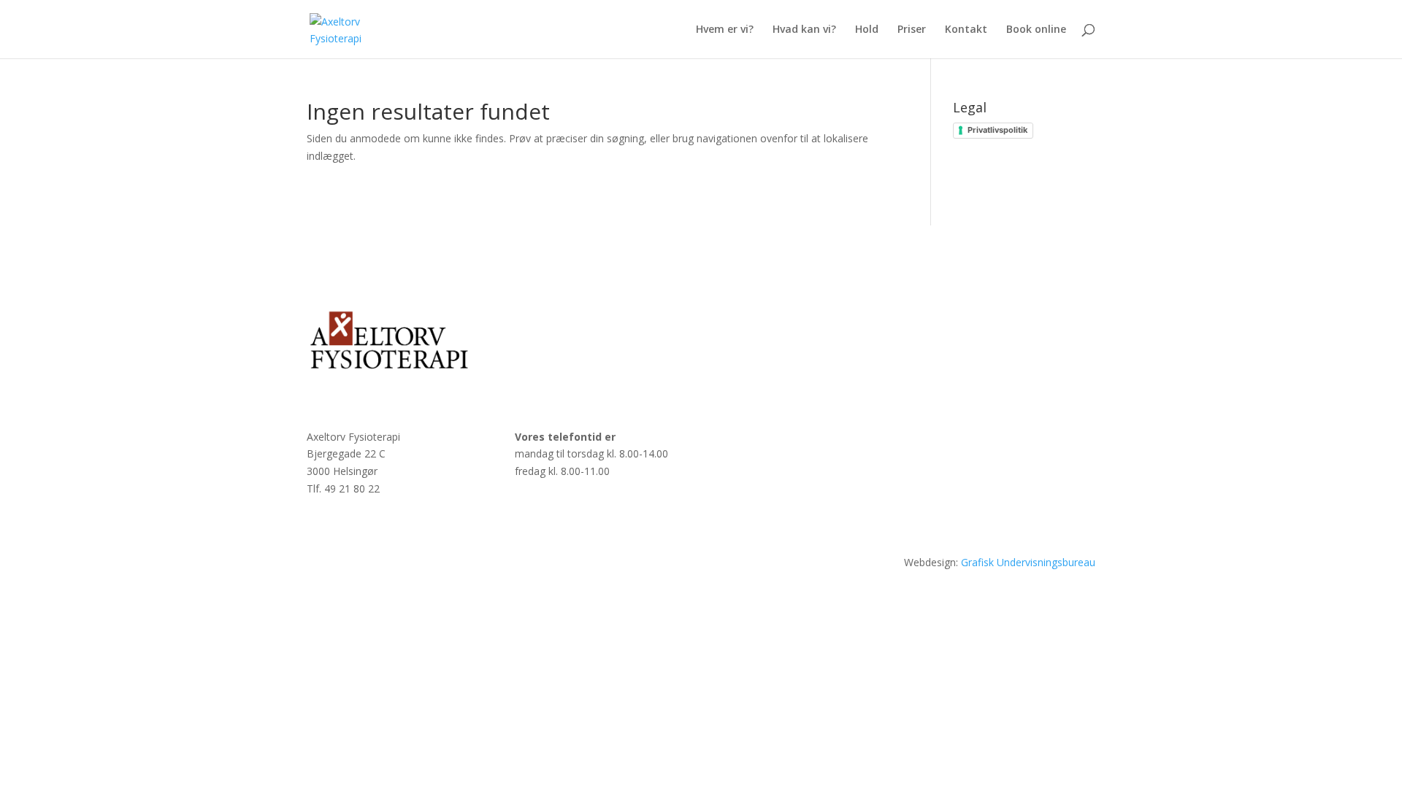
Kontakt (966, 30)
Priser (911, 30)
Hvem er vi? (725, 30)
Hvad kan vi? (804, 30)
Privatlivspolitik (997, 130)
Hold (866, 30)
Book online (1036, 30)
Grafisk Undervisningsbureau (1028, 562)
